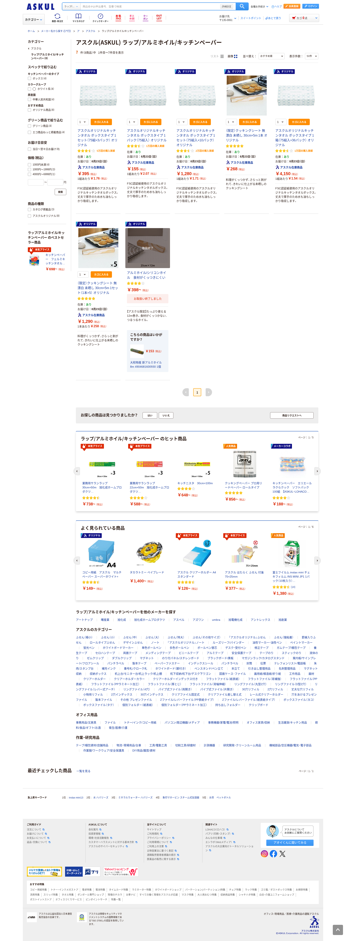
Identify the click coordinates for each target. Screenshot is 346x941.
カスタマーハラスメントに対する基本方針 (111, 842)
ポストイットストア (41, 899)
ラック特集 (251, 889)
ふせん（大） (152, 637)
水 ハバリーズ (100, 797)
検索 (242, 6)
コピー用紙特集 (38, 889)
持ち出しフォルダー (227, 704)
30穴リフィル (250, 689)
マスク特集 (188, 894)
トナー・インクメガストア (64, 889)
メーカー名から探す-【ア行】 (56, 31)
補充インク (109, 668)
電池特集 (100, 889)
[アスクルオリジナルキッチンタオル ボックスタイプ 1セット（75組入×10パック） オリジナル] (197, 96)
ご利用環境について (158, 842)
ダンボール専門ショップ (90, 894)
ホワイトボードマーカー (118, 647)
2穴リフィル (275, 689)
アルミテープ (215, 653)
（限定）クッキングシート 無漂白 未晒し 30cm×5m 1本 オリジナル (246, 135)
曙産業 (105, 619)
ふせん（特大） (176, 637)
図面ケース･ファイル (232, 673)
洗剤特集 (35, 894)
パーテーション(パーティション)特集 (205, 889)
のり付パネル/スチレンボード (180, 658)
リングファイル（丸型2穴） (250, 684)
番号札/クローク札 (135, 668)
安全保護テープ (241, 653)
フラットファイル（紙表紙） (223, 679)
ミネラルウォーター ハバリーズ (135, 797)
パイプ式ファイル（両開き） (175, 689)
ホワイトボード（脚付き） (170, 668)
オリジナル (89, 71)
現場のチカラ (115, 894)
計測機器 (209, 745)
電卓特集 (87, 889)
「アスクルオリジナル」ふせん (247, 637)
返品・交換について (37, 842)
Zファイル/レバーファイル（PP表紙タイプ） (187, 699)
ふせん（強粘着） (284, 637)
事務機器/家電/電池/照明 (223, 722)
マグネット (147, 658)
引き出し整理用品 (259, 668)
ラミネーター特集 (141, 889)
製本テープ (139, 663)
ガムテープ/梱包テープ (291, 647)
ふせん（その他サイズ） (207, 637)
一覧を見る (83, 771)
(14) (293, 587)
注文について (34, 829)
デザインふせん (133, 642)
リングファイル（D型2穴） (291, 684)
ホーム (31, 31)
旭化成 (122, 619)
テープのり (267, 653)
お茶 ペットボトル (220, 797)
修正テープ (261, 647)
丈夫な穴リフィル (302, 689)
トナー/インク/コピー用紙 (140, 722)
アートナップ (84, 619)
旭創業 (283, 619)
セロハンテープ (105, 653)
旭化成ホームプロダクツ (149, 619)
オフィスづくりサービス (68, 899)
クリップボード (258, 704)
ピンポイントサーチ (96, 899)
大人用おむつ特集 (207, 894)
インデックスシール (200, 663)
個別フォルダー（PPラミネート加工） (184, 704)
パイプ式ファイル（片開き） (217, 689)
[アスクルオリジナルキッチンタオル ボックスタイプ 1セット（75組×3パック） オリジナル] (98, 96)
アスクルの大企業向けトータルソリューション (229, 848)
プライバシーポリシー (159, 838)
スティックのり (291, 653)
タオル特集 (68, 894)
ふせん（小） (108, 637)
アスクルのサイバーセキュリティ (107, 846)
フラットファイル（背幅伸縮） (208, 684)
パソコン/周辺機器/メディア (182, 722)
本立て (235, 668)
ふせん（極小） (84, 637)
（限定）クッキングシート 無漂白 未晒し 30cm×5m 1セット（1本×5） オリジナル (97, 287)
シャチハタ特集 (247, 894)
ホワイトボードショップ (168, 889)
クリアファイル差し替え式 (224, 694)
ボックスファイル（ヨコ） (299, 699)
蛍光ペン (89, 647)
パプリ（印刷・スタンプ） (218, 833)
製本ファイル (103, 699)
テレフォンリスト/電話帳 (290, 663)
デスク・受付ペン (235, 647)
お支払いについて (36, 838)
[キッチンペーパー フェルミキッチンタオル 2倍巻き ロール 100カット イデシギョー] (35, 260)
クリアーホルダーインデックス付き (175, 679)
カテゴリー (32, 19)
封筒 (249, 663)
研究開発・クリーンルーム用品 (242, 745)
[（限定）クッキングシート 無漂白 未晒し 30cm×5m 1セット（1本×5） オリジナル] (98, 248)
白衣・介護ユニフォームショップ (276, 894)
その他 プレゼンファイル (136, 699)
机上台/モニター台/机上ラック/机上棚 (138, 673)
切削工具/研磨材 (185, 745)
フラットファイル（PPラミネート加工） (115, 684)
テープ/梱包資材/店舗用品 (92, 745)
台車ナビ (131, 894)
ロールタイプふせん (102, 642)
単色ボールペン (151, 647)
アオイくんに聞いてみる (290, 842)
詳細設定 (226, 6)
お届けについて (35, 833)
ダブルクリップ (122, 658)
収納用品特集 (227, 894)
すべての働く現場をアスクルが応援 (158, 894)
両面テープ (130, 653)
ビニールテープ (188, 653)
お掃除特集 (302, 889)
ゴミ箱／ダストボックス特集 (276, 889)
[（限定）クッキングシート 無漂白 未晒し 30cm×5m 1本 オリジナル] (246, 96)
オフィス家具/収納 (258, 722)
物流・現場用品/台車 (129, 745)
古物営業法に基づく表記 (160, 850)
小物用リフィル (93, 694)
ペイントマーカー (301, 642)
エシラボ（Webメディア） (218, 842)
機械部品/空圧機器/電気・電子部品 (290, 745)
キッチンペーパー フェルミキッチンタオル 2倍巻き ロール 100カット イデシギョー (55, 259)
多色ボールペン (179, 647)
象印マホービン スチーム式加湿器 (181, 797)
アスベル (178, 619)
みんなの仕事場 (213, 838)
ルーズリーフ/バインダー (228, 642)
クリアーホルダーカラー (129, 679)
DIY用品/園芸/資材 (143, 750)
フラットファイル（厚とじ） (164, 684)
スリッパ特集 (50, 894)
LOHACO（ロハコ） (215, 829)
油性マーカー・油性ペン (267, 642)
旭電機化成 (235, 619)
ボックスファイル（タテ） (98, 704)
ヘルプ (278, 6)
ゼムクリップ (95, 658)
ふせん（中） (130, 637)
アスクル (90, 31)
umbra (216, 619)
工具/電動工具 (158, 745)
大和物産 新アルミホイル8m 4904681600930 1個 (146, 364)
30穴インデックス (152, 694)
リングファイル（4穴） (136, 689)
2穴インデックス (121, 694)
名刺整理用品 (287, 668)
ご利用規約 (153, 833)
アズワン (198, 619)
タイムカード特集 (118, 889)
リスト (215, 56)
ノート (155, 642)
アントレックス (260, 619)
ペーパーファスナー (167, 663)
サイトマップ (154, 829)
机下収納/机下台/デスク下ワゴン (190, 673)
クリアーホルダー (94, 679)
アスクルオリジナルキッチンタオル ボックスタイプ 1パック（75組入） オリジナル (147, 135)
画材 (311, 673)
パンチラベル (115, 663)
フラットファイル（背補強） (265, 679)
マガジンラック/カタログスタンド (263, 658)
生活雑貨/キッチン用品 (292, 722)
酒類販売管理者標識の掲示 (161, 855)
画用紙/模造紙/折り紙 (267, 673)
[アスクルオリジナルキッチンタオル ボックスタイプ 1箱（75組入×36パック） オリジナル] (296, 96)
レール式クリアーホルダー (266, 694)
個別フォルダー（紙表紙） (137, 704)
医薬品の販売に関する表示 (161, 859)
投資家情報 (95, 833)
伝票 (263, 663)
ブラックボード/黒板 (220, 658)
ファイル (110, 722)
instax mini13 (76, 797)
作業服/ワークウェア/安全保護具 (103, 750)
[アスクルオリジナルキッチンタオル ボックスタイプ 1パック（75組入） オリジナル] (147, 96)
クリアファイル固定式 (186, 694)
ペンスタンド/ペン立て (208, 668)
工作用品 (294, 673)
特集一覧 (116, 899)
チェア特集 (235, 889)
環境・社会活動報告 (99, 838)
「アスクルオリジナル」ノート (186, 642)
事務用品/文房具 (86, 722)
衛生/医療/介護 (118, 727)
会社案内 (93, 829)
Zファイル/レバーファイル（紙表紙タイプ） (248, 699)
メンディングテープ (158, 653)
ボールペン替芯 (207, 647)
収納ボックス (98, 673)
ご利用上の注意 (155, 846)
